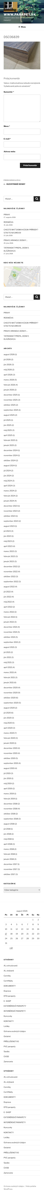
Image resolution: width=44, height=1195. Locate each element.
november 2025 (11, 400)
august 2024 (9, 465)
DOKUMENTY (10, 986)
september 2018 (11, 819)
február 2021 (9, 677)
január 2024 (9, 501)
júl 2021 (7, 652)
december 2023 (11, 506)
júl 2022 (7, 592)
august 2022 (9, 587)
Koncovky (8, 1016)
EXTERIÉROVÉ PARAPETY (15, 1006)
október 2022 (9, 576)
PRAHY (7, 215)
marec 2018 (9, 849)
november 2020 (11, 693)
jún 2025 (7, 425)
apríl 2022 (8, 607)
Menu (23, 27)
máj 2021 (7, 662)
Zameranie (8, 1061)
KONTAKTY (9, 1021)
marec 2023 (9, 551)
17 (6, 934)
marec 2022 (9, 612)
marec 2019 (9, 794)
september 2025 (11, 410)
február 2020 (9, 738)
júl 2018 (7, 829)
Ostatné (7, 1036)
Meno (7, 126)
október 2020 (10, 698)
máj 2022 (8, 602)
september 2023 (11, 521)
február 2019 (9, 799)
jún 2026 (7, 364)
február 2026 (9, 385)
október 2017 (9, 874)
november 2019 (10, 753)
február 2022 (9, 617)
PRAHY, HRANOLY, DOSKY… (16, 240)
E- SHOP (7, 1001)
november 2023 (11, 511)
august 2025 (9, 415)
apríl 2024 (8, 486)
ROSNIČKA (8, 222)
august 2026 (9, 354)
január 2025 (9, 445)
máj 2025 (8, 430)
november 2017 (10, 869)
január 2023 (9, 561)
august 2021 (9, 647)
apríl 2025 (8, 435)
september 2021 (11, 642)
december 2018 (10, 804)
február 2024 (9, 496)
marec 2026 (9, 380)
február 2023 (9, 556)
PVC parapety (10, 1046)
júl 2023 (7, 531)
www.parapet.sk (20, 14)
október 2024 (10, 460)
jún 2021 (7, 657)
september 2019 (11, 763)
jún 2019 (7, 778)
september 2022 (11, 581)
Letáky (7, 1026)
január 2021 (9, 682)
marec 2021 (9, 672)
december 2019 (10, 748)
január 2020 (9, 743)
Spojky (7, 1051)
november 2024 (11, 455)
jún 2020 (7, 718)
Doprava (7, 991)
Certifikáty (8, 981)
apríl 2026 (8, 375)
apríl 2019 (8, 788)
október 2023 (10, 516)
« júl (11, 948)
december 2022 (10, 566)
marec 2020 (9, 733)
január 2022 (9, 622)
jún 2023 (7, 536)
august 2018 (9, 824)
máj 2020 (8, 723)
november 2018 (10, 809)
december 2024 (11, 450)
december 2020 (11, 687)
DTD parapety (10, 996)
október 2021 (9, 637)
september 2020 (11, 703)
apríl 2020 (8, 728)
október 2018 (9, 814)
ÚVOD (6, 1056)
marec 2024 (9, 491)
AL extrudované (10, 966)
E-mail (7, 139)
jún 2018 (7, 834)
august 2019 (9, 768)
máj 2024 (8, 481)
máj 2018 (8, 839)
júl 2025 (7, 420)
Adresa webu (9, 151)
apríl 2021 (8, 667)
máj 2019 (8, 783)
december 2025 (11, 395)
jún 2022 (7, 597)
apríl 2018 (8, 844)
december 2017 (10, 864)
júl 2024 (7, 471)
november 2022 (10, 571)
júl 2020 (7, 713)
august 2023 (9, 526)
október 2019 (9, 758)
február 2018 (9, 854)
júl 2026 (7, 359)
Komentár (9, 92)
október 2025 (10, 405)
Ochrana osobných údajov (15, 1031)
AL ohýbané (9, 971)
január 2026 (9, 390)
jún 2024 (7, 476)
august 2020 (9, 708)
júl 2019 (7, 773)
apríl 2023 (8, 546)
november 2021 (10, 632)
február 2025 (9, 440)
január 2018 (9, 859)
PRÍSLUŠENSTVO (11, 1041)
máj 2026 (8, 370)
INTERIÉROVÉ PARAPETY (15, 1011)
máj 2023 (8, 541)
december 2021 (10, 627)
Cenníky (7, 976)
